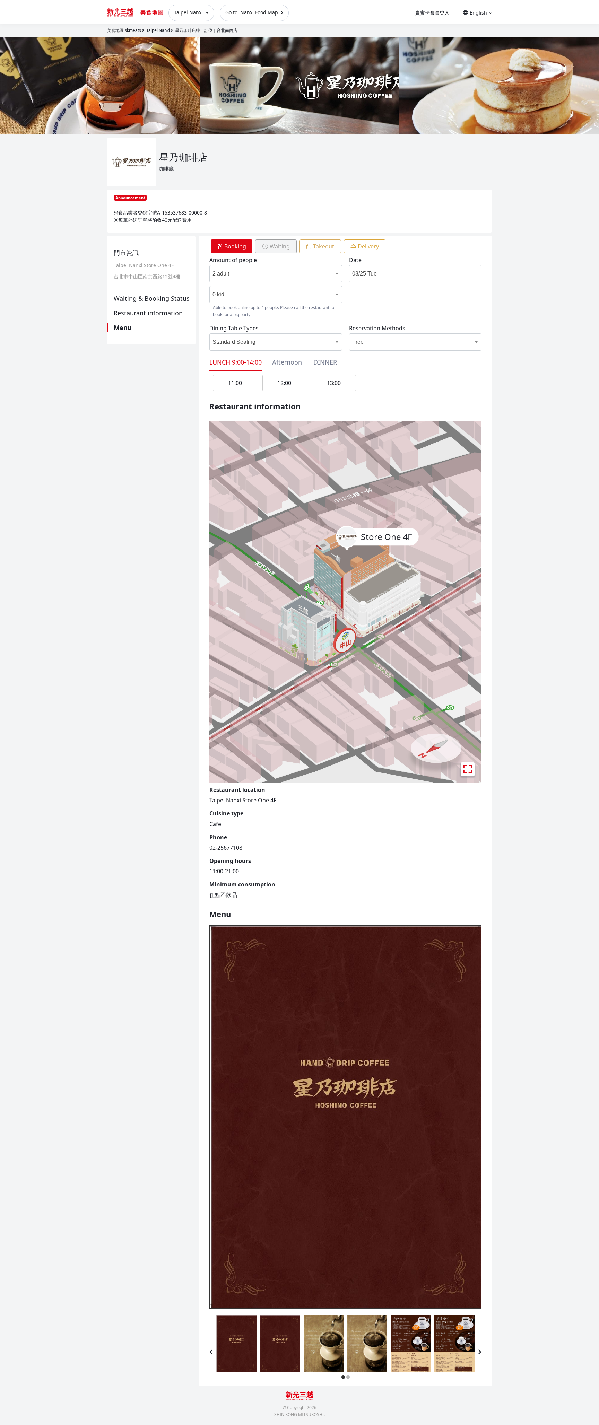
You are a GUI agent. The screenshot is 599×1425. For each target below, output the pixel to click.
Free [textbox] (358, 342)
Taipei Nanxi (189, 12)
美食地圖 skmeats (124, 30)
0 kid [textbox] (218, 294)
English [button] (478, 12)
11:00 (235, 383)
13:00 (334, 383)
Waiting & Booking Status (152, 298)
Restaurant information (148, 313)
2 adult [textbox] (220, 274)
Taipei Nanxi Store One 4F (144, 266)
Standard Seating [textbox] (233, 342)
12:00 (284, 383)
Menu (123, 327)
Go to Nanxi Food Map (252, 12)
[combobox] (269, 274)
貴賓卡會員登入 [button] (432, 12)
